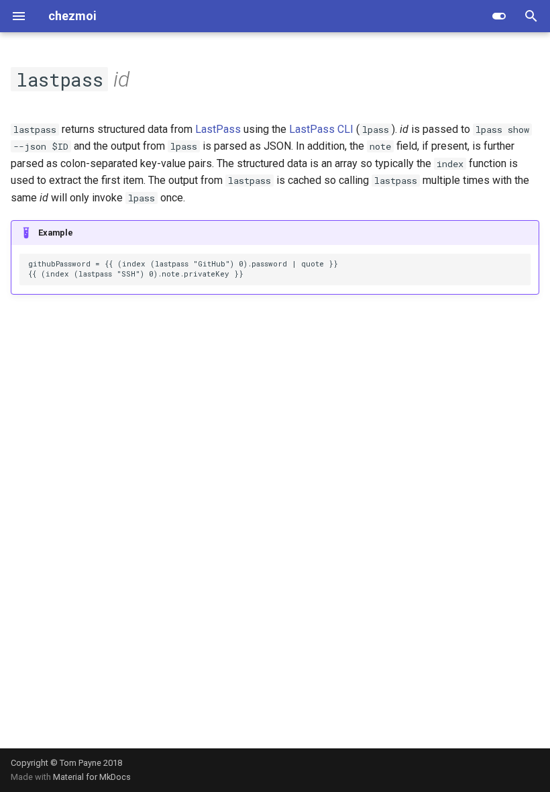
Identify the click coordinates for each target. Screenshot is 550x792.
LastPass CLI (321, 129)
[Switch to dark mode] (499, 16)
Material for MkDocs (92, 777)
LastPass (218, 129)
